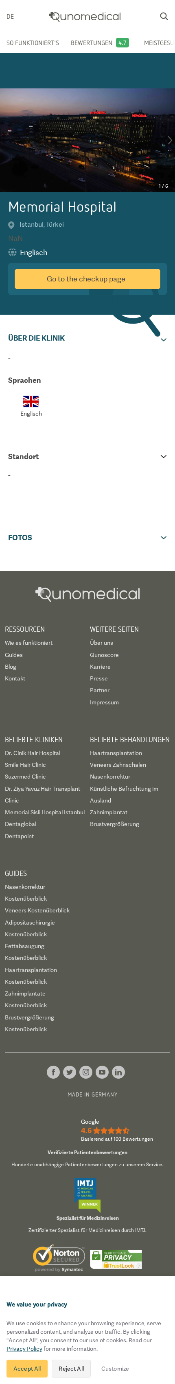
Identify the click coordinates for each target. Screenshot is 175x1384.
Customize (115, 1368)
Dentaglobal (20, 824)
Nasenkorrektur (110, 776)
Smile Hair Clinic (25, 765)
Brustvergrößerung (114, 824)
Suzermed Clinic (25, 776)
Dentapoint (19, 836)
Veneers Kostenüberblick (37, 910)
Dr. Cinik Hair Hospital (32, 753)
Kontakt (15, 678)
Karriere (100, 666)
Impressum (104, 702)
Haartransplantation (116, 753)
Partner (99, 690)
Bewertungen (91, 43)
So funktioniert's (33, 43)
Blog (10, 666)
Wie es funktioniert (28, 642)
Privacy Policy (24, 1348)
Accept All (27, 1368)
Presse (99, 678)
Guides (14, 655)
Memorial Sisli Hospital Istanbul (45, 812)
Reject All (71, 1368)
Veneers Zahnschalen (118, 765)
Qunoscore (104, 655)
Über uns (101, 642)
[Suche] (164, 16)
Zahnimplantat (108, 812)
